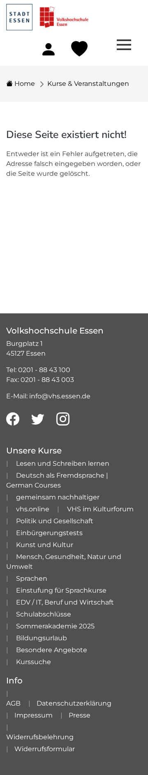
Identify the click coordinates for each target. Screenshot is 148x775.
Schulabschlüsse (43, 614)
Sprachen (31, 578)
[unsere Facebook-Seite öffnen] (12, 419)
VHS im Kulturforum (100, 509)
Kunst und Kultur (44, 545)
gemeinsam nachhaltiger (57, 497)
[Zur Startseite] (47, 14)
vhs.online (32, 509)
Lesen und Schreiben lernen (62, 463)
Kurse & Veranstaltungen (88, 83)
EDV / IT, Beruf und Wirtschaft (65, 602)
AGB (13, 703)
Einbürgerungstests (49, 533)
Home (24, 83)
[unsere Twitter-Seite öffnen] (37, 419)
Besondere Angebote (51, 650)
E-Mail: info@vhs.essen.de (48, 396)
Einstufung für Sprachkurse (61, 590)
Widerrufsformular (44, 749)
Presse (79, 715)
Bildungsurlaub (41, 638)
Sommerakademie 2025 (55, 626)
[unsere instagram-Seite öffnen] (62, 419)
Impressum (33, 715)
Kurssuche (33, 662)
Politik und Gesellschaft (54, 521)
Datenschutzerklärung (74, 703)
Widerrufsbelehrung (40, 737)
